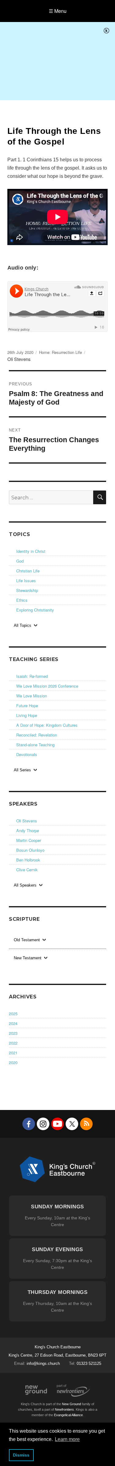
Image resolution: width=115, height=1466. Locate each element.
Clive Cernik (27, 870)
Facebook (28, 1124)
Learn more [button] (67, 1439)
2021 (13, 1053)
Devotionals (26, 754)
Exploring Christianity (35, 610)
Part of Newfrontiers (73, 1390)
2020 (13, 1062)
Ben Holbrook (28, 860)
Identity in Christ (30, 551)
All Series (22, 770)
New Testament (27, 958)
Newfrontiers (64, 1409)
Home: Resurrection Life (60, 352)
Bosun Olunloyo (30, 850)
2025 (13, 1013)
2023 (13, 1033)
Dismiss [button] (21, 1455)
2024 (13, 1023)
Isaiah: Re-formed (32, 676)
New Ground (36, 1390)
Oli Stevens (26, 821)
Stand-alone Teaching (35, 745)
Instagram (43, 1124)
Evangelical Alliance (68, 1415)
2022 (13, 1043)
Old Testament (27, 940)
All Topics (22, 625)
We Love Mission (31, 696)
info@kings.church (43, 1363)
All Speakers (25, 885)
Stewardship (27, 590)
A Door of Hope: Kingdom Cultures (47, 725)
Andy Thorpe (27, 830)
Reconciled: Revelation (36, 735)
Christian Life (28, 571)
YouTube (57, 1124)
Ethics (22, 600)
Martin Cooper (28, 840)
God (20, 561)
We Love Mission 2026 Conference (47, 686)
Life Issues (26, 580)
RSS (86, 1124)
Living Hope (26, 715)
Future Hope (27, 705)
